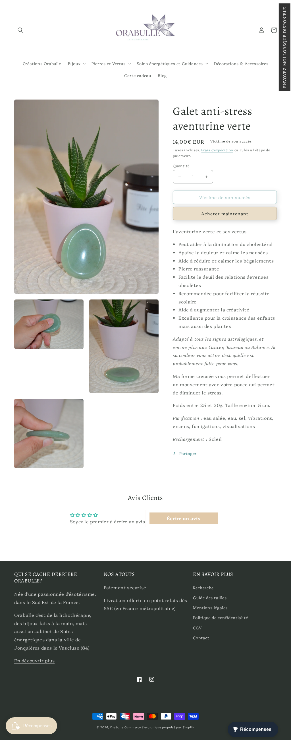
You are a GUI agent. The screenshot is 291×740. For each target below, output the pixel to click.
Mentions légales (210, 607)
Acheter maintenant (225, 213)
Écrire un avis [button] (183, 518)
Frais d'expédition (217, 149)
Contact (201, 637)
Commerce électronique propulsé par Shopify (159, 727)
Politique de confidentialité (220, 617)
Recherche (203, 587)
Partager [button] (188, 453)
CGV (197, 628)
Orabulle (116, 727)
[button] (284, 47)
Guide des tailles (209, 597)
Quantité (181, 165)
